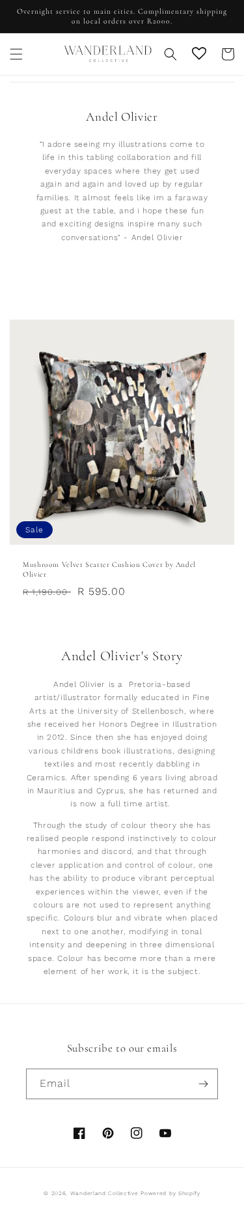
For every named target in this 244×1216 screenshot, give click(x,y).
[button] (16, 54)
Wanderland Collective (104, 1193)
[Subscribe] (203, 1084)
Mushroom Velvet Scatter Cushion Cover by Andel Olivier (109, 569)
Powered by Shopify (170, 1193)
